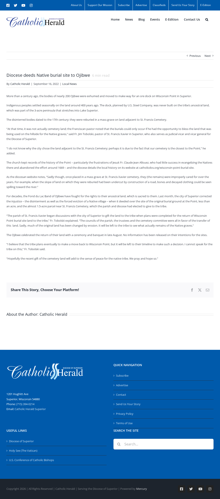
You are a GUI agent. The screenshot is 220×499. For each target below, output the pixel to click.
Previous (195, 56)
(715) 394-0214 (25, 404)
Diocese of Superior (21, 441)
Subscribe (122, 375)
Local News (69, 84)
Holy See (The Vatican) (23, 450)
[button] (206, 20)
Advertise (122, 385)
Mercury (141, 489)
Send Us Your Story (128, 404)
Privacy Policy (124, 414)
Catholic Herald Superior (30, 409)
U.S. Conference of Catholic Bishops (31, 460)
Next (208, 56)
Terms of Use (124, 423)
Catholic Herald (20, 84)
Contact (121, 395)
